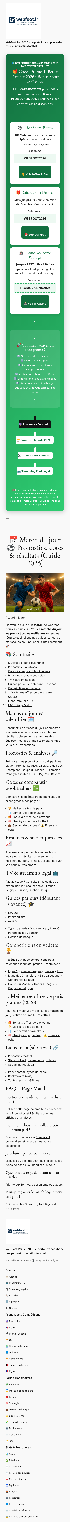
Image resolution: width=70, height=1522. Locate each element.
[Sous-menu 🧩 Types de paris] (26, 1422)
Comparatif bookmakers (28, 812)
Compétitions (26, 745)
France (50, 885)
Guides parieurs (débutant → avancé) (32, 684)
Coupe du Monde (33, 770)
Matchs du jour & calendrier (26, 662)
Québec (34, 890)
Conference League (21, 979)
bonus (47, 1141)
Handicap (41, 928)
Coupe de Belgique (20, 988)
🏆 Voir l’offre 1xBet (35, 174)
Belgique (11, 890)
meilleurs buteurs (17, 860)
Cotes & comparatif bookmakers (29, 671)
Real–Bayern (52, 774)
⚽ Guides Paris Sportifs (34, 455)
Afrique (45, 890)
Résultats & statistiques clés (26, 675)
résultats (11, 736)
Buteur (54, 928)
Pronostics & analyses (22, 667)
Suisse (22, 890)
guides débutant (28, 1160)
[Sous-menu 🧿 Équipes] (19, 1485)
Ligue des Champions (22, 975)
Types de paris (17, 928)
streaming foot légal (19, 885)
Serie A (49, 971)
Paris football (16, 1072)
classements (27, 736)
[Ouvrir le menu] (7, 519)
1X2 (31, 928)
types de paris (36, 1072)
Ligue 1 (10, 765)
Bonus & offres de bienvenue (31, 817)
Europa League (49, 975)
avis (28, 1076)
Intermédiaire (16, 917)
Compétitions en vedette (24, 688)
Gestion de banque (24, 825)
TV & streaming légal (21, 679)
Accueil (10, 617)
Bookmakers (16, 1076)
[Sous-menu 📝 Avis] (14, 1441)
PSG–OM (36, 774)
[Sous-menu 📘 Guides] (18, 1352)
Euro (60, 971)
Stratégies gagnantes (26, 1035)
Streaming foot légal (21, 1064)
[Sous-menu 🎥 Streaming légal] (27, 1289)
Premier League (26, 765)
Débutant (14, 912)
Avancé (13, 921)
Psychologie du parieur (23, 932)
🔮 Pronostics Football (34, 424)
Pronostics (19, 1113)
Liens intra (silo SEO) (21, 701)
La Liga (43, 765)
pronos (32, 865)
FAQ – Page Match (20, 705)
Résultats (36, 1113)
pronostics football (37, 761)
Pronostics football (20, 1056)
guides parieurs (48, 637)
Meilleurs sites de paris (27, 808)
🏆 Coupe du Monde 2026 (33, 440)
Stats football (17, 1060)
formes (34, 860)
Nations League (44, 984)
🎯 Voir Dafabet (35, 234)
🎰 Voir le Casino (35, 303)
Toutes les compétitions (23, 1080)
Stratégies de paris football (30, 821)
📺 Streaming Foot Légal (33, 471)
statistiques (13, 641)
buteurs (51, 1060)
